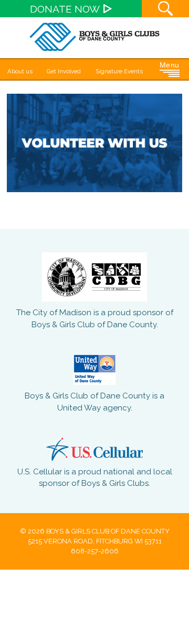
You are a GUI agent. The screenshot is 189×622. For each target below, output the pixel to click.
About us (20, 71)
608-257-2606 (95, 551)
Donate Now (65, 9)
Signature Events (119, 71)
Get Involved (64, 71)
